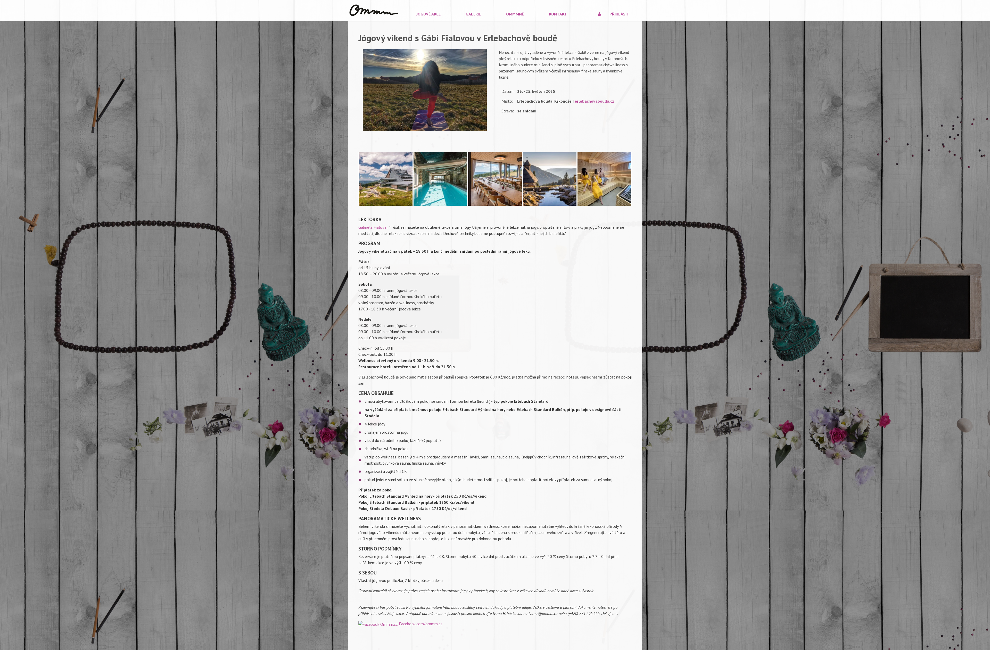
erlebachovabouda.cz (594, 101)
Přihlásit (619, 14)
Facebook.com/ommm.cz (420, 623)
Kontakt (558, 14)
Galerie (473, 14)
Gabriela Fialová (372, 227)
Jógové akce (428, 14)
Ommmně (515, 14)
